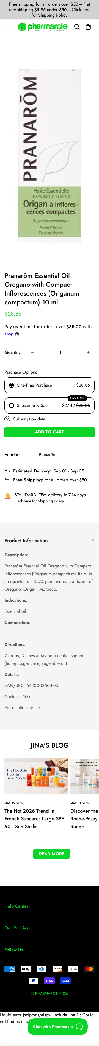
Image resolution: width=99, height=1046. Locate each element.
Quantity (12, 352)
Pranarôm (47, 454)
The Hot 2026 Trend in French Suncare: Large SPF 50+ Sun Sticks (34, 818)
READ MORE (51, 854)
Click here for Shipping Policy (61, 12)
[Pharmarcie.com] (43, 27)
